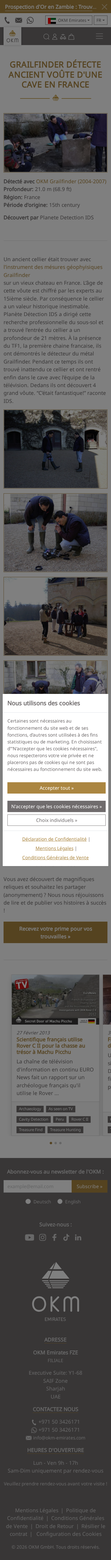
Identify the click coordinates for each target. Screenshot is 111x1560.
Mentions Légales (54, 848)
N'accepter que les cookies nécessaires (54, 806)
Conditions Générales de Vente (55, 857)
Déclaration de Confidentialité (54, 839)
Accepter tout (55, 788)
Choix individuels (55, 820)
